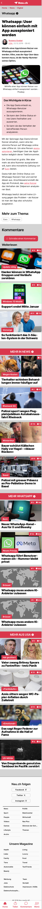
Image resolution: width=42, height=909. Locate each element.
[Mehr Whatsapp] (21, 496)
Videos (6, 821)
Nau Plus (25, 821)
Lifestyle (7, 830)
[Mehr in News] (21, 352)
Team (25, 879)
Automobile (8, 867)
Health (6, 850)
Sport (6, 813)
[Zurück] (1, 3)
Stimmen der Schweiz (31, 826)
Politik (24, 809)
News (12, 8)
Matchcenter (27, 813)
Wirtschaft (26, 817)
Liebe (6, 854)
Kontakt (26, 883)
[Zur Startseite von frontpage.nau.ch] (21, 3)
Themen (25, 830)
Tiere (6, 862)
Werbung (7, 879)
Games (6, 826)
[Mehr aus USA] (21, 634)
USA (10, 43)
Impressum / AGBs (30, 887)
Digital (20, 8)
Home (4, 8)
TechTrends (27, 867)
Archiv (6, 834)
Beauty (6, 871)
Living (24, 850)
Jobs (6, 883)
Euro (7, 169)
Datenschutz (9, 887)
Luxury (25, 854)
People (6, 817)
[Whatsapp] (21, 13)
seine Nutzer (30, 183)
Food (24, 858)
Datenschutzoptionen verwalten (12, 891)
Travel (24, 862)
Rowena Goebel (16, 40)
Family (6, 858)
